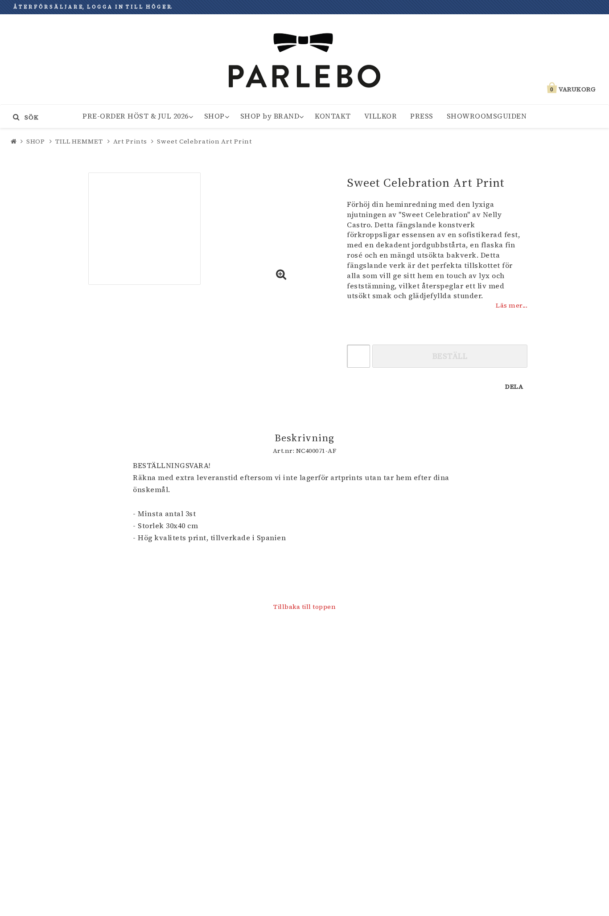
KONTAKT (333, 116)
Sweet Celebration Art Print (204, 141)
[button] (281, 275)
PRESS (421, 116)
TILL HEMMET (79, 141)
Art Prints (130, 141)
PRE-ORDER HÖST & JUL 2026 (135, 116)
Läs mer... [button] (511, 305)
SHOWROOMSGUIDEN (487, 116)
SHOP (214, 116)
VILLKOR (380, 116)
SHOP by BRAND (270, 116)
